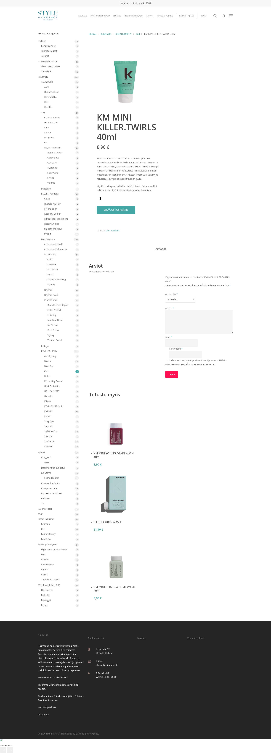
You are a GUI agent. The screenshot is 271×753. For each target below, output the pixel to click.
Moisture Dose (55, 320)
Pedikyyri (45, 498)
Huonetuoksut (51, 91)
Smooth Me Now (53, 228)
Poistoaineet (47, 564)
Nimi (168, 337)
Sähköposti (176, 348)
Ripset (44, 574)
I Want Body (50, 208)
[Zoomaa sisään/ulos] (1, 745)
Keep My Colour (52, 213)
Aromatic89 (47, 81)
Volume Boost (54, 340)
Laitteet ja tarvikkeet (51, 493)
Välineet (45, 55)
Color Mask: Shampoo (55, 249)
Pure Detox (53, 330)
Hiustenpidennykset (100, 15)
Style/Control (50, 431)
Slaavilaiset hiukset (50, 66)
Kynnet (149, 15)
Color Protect (54, 309)
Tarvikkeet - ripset (50, 579)
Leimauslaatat (51, 477)
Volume (51, 182)
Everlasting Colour (53, 381)
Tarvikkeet (46, 71)
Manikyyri (46, 600)
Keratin (47, 132)
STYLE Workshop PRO (49, 585)
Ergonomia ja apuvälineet (54, 549)
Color (50, 259)
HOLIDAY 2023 (51, 391)
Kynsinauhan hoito (50, 483)
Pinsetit (45, 559)
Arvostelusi (171, 294)
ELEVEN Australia (49, 193)
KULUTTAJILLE (186, 15)
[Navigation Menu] (231, 15)
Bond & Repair (54, 152)
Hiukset (117, 15)
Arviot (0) (161, 249)
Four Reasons (48, 239)
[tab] (161, 249)
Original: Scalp (51, 294)
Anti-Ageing (50, 356)
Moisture (51, 264)
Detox (47, 376)
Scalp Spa (49, 421)
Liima (44, 554)
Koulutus (82, 15)
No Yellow (52, 269)
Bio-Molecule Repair (57, 304)
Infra (46, 127)
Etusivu (92, 33)
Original (48, 289)
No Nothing (50, 254)
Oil (45, 142)
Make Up (45, 595)
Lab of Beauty (48, 533)
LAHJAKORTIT (45, 508)
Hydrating (52, 167)
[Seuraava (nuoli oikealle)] (10, 750)
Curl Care (52, 162)
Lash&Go (46, 538)
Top (43, 503)
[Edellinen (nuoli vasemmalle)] (3, 750)
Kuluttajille (43, 76)
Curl (46, 371)
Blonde (47, 361)
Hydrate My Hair (52, 203)
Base (46, 462)
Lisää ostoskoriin (116, 209)
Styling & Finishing (56, 279)
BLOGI (203, 15)
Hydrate (48, 396)
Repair (50, 274)
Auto (46, 86)
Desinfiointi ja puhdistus (53, 467)
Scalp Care (52, 172)
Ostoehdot (43, 714)
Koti (46, 101)
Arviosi (169, 308)
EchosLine (46, 188)
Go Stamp (46, 472)
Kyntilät (48, 106)
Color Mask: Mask (53, 244)
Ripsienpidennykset (133, 15)
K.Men (47, 401)
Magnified (49, 137)
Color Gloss (53, 157)
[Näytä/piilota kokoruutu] (4, 745)
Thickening (49, 441)
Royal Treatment (52, 147)
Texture (48, 436)
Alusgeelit (46, 457)
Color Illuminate (52, 117)
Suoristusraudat (49, 50)
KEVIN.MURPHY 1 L (54, 406)
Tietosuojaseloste (47, 707)
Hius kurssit (47, 590)
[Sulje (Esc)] (10, 745)
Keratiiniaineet (48, 45)
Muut (40, 513)
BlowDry (48, 366)
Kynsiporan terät (49, 488)
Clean (47, 198)
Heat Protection (52, 386)
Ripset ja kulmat (165, 15)
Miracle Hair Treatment (56, 218)
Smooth (48, 426)
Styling (50, 177)
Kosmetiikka (50, 96)
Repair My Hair (51, 223)
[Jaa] (7, 745)
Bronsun (45, 523)
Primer (44, 569)
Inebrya (45, 346)
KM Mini (48, 411)
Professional (50, 299)
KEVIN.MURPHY (49, 351)
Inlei (43, 528)
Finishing (51, 314)
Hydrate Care (51, 122)
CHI (43, 112)
